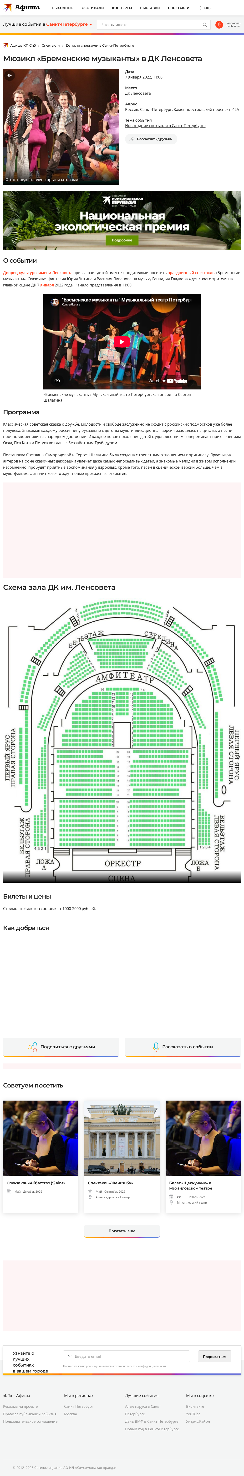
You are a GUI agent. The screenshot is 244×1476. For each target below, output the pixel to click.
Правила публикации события (29, 1414)
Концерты (122, 8)
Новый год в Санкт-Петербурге (152, 1429)
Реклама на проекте (20, 1406)
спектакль (205, 272)
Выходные (63, 8)
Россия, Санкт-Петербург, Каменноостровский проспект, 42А (182, 109)
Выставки (150, 8)
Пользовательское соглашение (30, 1421)
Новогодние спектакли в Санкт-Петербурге (165, 125)
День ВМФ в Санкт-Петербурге (151, 1421)
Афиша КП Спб (23, 45)
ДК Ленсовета (138, 93)
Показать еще (122, 1231)
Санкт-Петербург (78, 1406)
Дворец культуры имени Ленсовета (37, 272)
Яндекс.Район (198, 1421)
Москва (70, 1414)
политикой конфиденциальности (144, 1366)
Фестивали (93, 8)
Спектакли (178, 8)
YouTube (193, 1414)
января (47, 285)
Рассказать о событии (233, 24)
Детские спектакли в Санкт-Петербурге (100, 45)
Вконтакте (195, 1406)
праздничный (181, 272)
